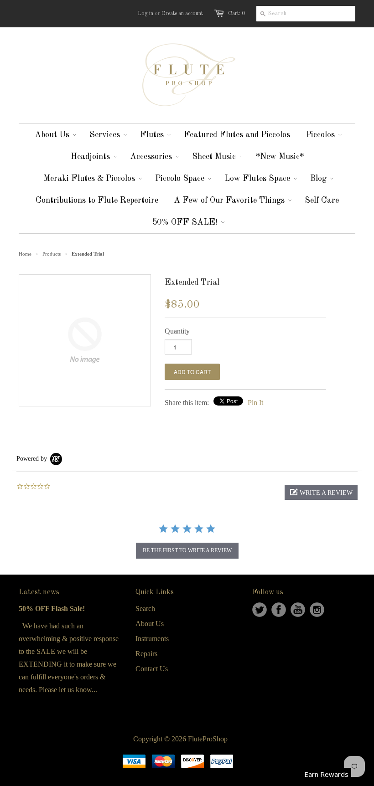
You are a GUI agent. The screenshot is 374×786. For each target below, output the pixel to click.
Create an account (182, 13)
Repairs (146, 654)
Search (145, 608)
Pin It (255, 402)
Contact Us (151, 669)
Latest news (39, 592)
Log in (145, 13)
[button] (321, 492)
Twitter (259, 609)
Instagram (317, 609)
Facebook (278, 609)
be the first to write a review (187, 550)
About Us (149, 623)
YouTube (298, 609)
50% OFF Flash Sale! (52, 608)
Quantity (177, 331)
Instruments (152, 638)
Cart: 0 (236, 13)
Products (51, 254)
